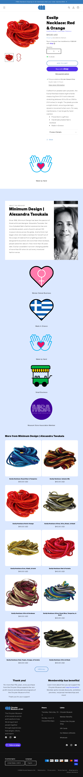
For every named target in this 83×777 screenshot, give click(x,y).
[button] (4, 7)
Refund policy (42, 770)
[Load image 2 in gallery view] (18, 57)
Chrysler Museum (66, 712)
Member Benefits (66, 717)
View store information (57, 85)
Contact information (72, 772)
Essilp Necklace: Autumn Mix (60, 479)
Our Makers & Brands (67, 733)
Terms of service (62, 770)
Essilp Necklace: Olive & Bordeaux (23, 613)
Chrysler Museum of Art (28, 770)
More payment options (62, 74)
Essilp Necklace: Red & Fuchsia (60, 568)
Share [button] (51, 139)
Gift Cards (63, 728)
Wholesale (63, 737)
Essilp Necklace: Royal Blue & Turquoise (23, 479)
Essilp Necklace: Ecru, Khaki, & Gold (23, 568)
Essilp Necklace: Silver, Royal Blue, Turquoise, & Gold (59, 614)
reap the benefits (72, 687)
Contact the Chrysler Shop (67, 722)
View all (41, 669)
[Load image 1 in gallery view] (9, 57)
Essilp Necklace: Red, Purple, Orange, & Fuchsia (23, 660)
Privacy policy (52, 770)
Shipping (49, 37)
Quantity (49, 47)
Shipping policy (73, 770)
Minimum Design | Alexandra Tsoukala (59, 31)
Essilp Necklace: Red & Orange (23, 524)
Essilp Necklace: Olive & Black (59, 660)
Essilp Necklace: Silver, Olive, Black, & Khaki (59, 524)
